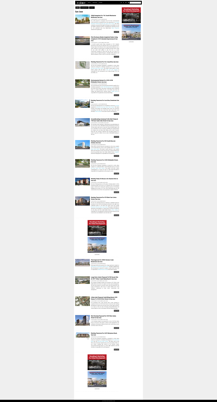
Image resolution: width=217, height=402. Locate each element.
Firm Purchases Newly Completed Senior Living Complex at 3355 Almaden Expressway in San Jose (104, 38)
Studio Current (114, 91)
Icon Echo (117, 105)
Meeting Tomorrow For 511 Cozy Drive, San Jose (104, 62)
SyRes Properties (115, 28)
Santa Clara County (110, 23)
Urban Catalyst (98, 111)
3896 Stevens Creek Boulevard (97, 266)
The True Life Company (112, 69)
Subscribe (95, 2)
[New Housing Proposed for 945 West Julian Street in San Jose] (82, 324)
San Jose (103, 23)
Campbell (117, 152)
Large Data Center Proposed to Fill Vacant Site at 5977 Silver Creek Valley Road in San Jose (104, 278)
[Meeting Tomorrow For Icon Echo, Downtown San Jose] (82, 107)
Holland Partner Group (103, 269)
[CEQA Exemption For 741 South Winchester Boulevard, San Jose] (82, 23)
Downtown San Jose (100, 107)
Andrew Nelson (104, 19)
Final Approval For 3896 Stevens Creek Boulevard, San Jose (102, 260)
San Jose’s (107, 266)
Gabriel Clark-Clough (105, 42)
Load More (97, 394)
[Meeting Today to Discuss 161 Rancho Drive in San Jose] (82, 184)
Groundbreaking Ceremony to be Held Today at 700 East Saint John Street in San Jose (104, 120)
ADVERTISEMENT (97, 254)
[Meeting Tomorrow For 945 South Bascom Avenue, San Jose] (82, 148)
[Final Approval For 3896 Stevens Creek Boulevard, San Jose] (82, 265)
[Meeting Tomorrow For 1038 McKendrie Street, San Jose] (82, 167)
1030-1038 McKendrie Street (107, 87)
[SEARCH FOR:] (135, 2)
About (89, 2)
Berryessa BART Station (103, 341)
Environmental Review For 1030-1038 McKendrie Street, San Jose (102, 81)
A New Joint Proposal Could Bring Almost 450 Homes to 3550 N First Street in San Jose (104, 298)
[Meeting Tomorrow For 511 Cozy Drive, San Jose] (82, 68)
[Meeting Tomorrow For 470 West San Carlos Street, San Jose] (82, 204)
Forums (100, 2)
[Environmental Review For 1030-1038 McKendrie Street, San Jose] (82, 87)
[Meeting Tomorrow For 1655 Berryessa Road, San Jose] (82, 338)
